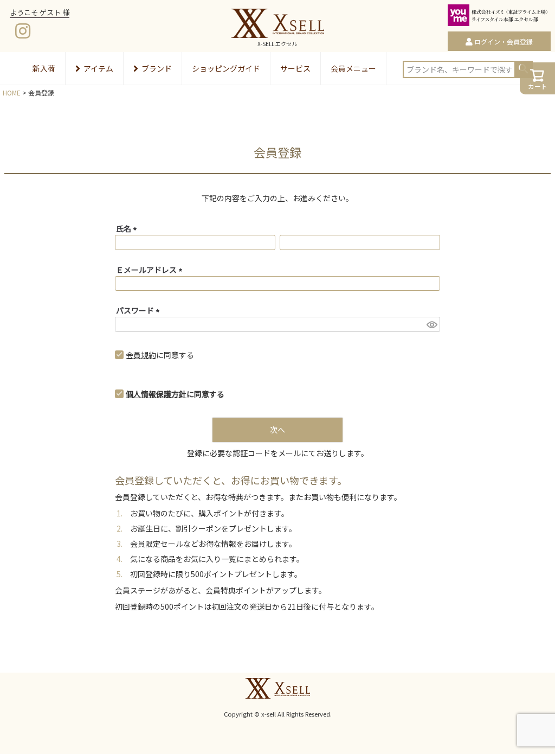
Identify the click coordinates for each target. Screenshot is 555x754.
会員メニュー (353, 68)
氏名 (128, 228)
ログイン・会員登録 (503, 41)
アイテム (98, 68)
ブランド (156, 68)
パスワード (139, 310)
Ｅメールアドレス (151, 269)
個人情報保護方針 (156, 393)
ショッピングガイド (226, 68)
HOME (12, 92)
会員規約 (141, 354)
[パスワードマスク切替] (432, 324)
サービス (295, 68)
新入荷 (44, 68)
